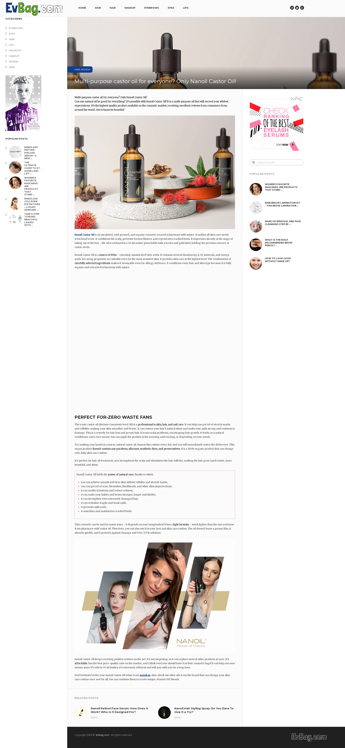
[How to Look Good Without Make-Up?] (257, 263)
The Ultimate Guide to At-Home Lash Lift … (32, 168)
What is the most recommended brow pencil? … (278, 242)
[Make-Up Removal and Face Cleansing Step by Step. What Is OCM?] (257, 226)
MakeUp (130, 7)
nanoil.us (145, 675)
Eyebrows (151, 7)
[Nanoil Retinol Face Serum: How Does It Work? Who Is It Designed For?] (81, 712)
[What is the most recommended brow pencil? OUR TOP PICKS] (257, 244)
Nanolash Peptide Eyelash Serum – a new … (31, 153)
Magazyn (15, 50)
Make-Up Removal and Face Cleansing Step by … (283, 223)
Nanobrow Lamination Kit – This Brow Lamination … (282, 204)
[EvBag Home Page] (309, 741)
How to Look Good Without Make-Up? (278, 260)
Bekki (94, 717)
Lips (185, 7)
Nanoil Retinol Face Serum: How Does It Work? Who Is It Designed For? (119, 710)
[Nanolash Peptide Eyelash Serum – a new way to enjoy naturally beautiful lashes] (16, 152)
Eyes (171, 7)
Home (82, 7)
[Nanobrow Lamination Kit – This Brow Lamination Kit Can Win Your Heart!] (257, 207)
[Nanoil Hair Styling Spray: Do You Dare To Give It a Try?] (164, 712)
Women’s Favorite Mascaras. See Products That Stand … (31, 186)
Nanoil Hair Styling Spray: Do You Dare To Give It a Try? (204, 710)
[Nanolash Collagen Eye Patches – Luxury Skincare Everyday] (16, 203)
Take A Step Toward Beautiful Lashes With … (31, 219)
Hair (113, 7)
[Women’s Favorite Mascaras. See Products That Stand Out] (16, 182)
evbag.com (102, 734)
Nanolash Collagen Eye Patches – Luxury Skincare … (32, 204)
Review (13, 61)
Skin (98, 7)
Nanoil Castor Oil (84, 234)
